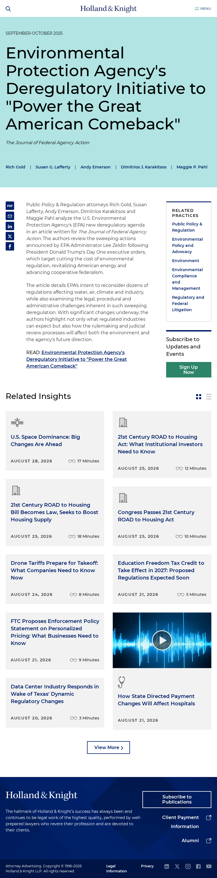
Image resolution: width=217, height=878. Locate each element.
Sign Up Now (188, 370)
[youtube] (208, 867)
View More (106, 747)
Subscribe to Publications (177, 799)
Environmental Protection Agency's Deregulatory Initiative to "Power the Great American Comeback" (76, 359)
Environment (185, 260)
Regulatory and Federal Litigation (188, 303)
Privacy (147, 866)
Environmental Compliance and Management (187, 279)
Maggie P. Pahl (192, 167)
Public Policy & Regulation (187, 227)
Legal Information (116, 868)
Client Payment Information (180, 822)
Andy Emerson (96, 167)
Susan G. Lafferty (53, 167)
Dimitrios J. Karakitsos (143, 167)
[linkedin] (166, 867)
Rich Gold (15, 167)
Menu (205, 8)
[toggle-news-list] (208, 396)
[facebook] (198, 867)
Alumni (190, 840)
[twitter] (177, 867)
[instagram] (187, 867)
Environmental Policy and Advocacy (187, 245)
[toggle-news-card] (198, 396)
